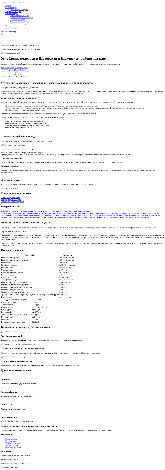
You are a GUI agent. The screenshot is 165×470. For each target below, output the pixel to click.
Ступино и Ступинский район (94, 215)
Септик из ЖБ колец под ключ (12, 202)
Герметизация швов (17, 20)
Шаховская (39, 213)
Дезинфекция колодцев (19, 10)
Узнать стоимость (7, 68)
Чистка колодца (11, 8)
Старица (138, 217)
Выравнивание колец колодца (21, 18)
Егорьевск (120, 213)
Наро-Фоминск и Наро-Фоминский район (43, 215)
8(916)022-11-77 (14, 459)
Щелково (74, 213)
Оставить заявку (21, 68)
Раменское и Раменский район (71, 215)
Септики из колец (12, 26)
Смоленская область (94, 217)
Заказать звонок (21, 45)
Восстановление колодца (19, 16)
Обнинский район (14, 217)
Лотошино (30, 213)
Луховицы (82, 213)
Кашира (127, 213)
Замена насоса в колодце (19, 22)
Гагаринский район (109, 217)
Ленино (106, 213)
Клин (31, 211)
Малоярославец (27, 217)
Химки (65, 211)
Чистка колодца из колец (10, 198)
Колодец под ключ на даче (11, 200)
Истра (26, 211)
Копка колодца (11, 28)
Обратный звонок (8, 45)
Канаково (145, 217)
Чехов (62, 213)
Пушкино (9, 213)
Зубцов (132, 217)
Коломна (67, 213)
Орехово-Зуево (139, 215)
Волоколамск (21, 213)
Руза (14, 213)
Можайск (99, 213)
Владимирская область (61, 217)
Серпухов (112, 213)
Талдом (139, 213)
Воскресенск (91, 213)
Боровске (36, 217)
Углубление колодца (13, 12)
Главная (8, 6)
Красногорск (46, 211)
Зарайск (133, 213)
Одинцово (37, 211)
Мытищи (78, 211)
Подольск (56, 213)
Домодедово (47, 213)
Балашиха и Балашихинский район (119, 215)
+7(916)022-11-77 (34, 45)
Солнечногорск (57, 211)
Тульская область (46, 217)
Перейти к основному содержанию (14, 2)
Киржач (73, 217)
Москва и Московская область (12, 211)
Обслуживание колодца (19, 24)
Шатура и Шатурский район (16, 215)
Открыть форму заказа (9, 467)
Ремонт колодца (11, 14)
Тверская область (123, 217)
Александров (81, 217)
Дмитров (71, 211)
